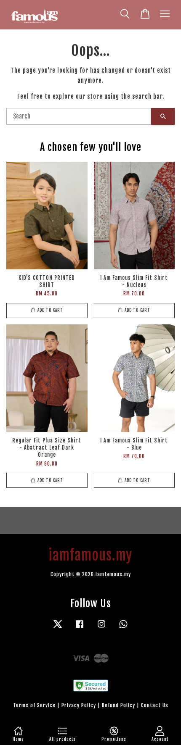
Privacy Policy (78, 705)
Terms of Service (34, 705)
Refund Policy (118, 705)
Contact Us (154, 705)
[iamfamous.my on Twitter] (58, 628)
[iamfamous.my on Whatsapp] (123, 628)
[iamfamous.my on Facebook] (79, 628)
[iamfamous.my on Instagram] (101, 628)
